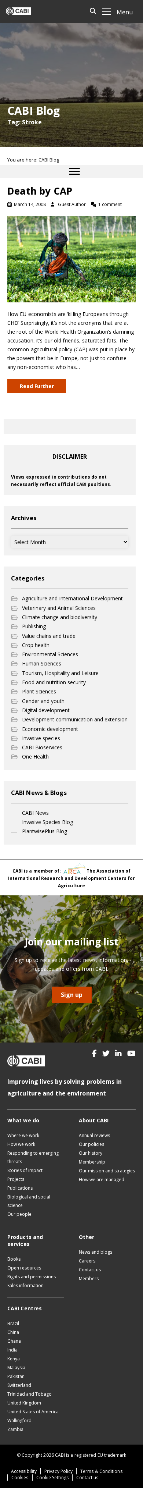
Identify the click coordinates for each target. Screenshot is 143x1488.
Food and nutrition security (54, 682)
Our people (19, 1214)
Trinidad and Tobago (29, 1394)
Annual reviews (94, 1135)
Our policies (91, 1144)
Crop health (36, 645)
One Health (35, 756)
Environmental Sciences (50, 654)
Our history (90, 1153)
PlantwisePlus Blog (44, 831)
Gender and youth (43, 700)
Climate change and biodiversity (59, 617)
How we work (21, 1144)
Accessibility (24, 1471)
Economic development (50, 728)
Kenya (13, 1359)
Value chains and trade (49, 635)
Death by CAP (39, 191)
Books (14, 1259)
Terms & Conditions (101, 1471)
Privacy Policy (58, 1471)
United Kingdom (24, 1403)
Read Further (37, 386)
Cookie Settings (52, 1477)
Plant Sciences (39, 691)
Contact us (90, 1270)
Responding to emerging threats (33, 1157)
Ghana (14, 1341)
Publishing (34, 626)
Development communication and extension (75, 719)
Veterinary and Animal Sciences (59, 607)
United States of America (33, 1412)
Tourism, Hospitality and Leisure (60, 673)
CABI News (35, 812)
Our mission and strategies (107, 1171)
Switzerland (19, 1385)
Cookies (20, 1477)
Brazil (13, 1323)
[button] (94, 1053)
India (12, 1350)
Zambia (15, 1429)
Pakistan (16, 1376)
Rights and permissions (31, 1277)
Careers (87, 1261)
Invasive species (41, 738)
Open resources (24, 1268)
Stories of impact (25, 1170)
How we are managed (101, 1179)
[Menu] (74, 171)
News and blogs (95, 1252)
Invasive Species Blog (47, 821)
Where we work (23, 1135)
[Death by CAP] (71, 258)
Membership (92, 1162)
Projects (15, 1179)
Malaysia (16, 1367)
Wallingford (19, 1420)
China (13, 1332)
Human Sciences (41, 663)
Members (89, 1278)
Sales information (25, 1285)
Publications (20, 1188)
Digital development (46, 710)
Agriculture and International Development (72, 598)
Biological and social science (28, 1201)
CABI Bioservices (42, 747)
